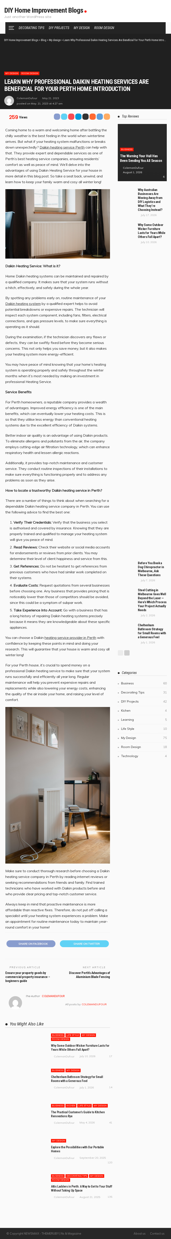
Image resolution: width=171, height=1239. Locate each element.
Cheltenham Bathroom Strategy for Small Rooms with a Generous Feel (152, 631)
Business (57, 1035)
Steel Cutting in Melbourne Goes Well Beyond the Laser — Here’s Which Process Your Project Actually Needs (152, 600)
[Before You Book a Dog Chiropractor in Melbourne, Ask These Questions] (127, 567)
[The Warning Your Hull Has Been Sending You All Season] (142, 152)
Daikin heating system (23, 303)
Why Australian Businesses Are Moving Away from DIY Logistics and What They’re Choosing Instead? (150, 200)
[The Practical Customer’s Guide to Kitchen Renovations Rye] (25, 1117)
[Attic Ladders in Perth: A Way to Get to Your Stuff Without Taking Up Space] (25, 1188)
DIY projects (59, 28)
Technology (144, 756)
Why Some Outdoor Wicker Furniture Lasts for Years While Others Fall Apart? (151, 231)
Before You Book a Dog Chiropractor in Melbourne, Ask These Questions (151, 569)
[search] (160, 28)
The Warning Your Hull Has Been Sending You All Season (141, 158)
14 (110, 1087)
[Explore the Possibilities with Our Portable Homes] (25, 1152)
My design (82, 28)
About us (140, 1233)
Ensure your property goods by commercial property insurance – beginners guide (27, 977)
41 (110, 1122)
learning (144, 720)
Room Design (104, 28)
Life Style (73, 1035)
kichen (71, 1105)
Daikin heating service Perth (62, 147)
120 (110, 1162)
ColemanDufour (27, 98)
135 (110, 1196)
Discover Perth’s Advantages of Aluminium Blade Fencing (89, 975)
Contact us (157, 1233)
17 (110, 1056)
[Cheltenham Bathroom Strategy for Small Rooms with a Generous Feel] (25, 1082)
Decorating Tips (31, 28)
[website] (26, 1004)
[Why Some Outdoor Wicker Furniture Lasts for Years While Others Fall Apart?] (25, 1047)
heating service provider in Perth (70, 637)
